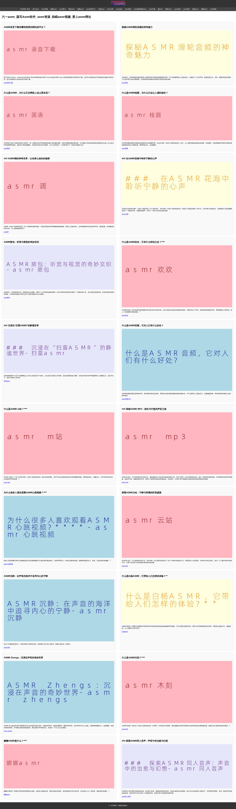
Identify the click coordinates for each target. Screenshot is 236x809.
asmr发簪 (45, 9)
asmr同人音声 (126, 796)
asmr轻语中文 (90, 9)
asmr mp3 (125, 482)
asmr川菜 (110, 9)
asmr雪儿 (62, 9)
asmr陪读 (128, 9)
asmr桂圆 (125, 148)
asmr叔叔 (119, 9)
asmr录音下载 (8, 82)
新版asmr (195, 9)
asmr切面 (186, 9)
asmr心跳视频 (8, 564)
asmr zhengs (8, 731)
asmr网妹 (213, 9)
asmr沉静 (7, 647)
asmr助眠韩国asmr (140, 9)
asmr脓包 (7, 297)
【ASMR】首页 (25, 9)
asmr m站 (7, 482)
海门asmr (36, 9)
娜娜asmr (7, 794)
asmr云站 (125, 566)
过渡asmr (101, 9)
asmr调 (6, 232)
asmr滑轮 (125, 82)
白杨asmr (125, 631)
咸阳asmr (54, 9)
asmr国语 (7, 148)
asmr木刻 (125, 729)
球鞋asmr (71, 9)
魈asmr (160, 9)
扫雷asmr (7, 381)
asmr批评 (177, 9)
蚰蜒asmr (204, 9)
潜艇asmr (80, 9)
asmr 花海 (125, 214)
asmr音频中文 (126, 399)
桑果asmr (168, 9)
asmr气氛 (152, 9)
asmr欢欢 (125, 315)
